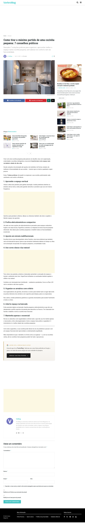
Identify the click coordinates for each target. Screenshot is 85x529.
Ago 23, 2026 (70, 139)
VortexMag (9, 2)
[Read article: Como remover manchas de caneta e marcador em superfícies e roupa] (7, 145)
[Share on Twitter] (53, 100)
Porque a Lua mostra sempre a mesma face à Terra (74, 120)
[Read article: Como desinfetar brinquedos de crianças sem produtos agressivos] (7, 137)
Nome (5, 471)
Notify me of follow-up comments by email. (15, 492)
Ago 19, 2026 (16, 140)
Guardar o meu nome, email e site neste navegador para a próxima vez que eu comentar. (29, 486)
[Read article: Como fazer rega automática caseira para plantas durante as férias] (61, 105)
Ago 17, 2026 (43, 148)
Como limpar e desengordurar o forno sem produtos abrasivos (74, 127)
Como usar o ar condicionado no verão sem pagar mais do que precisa (46, 145)
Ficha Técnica (20, 516)
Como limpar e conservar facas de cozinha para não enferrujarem (47, 137)
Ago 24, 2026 (70, 107)
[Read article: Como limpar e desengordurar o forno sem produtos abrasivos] (61, 129)
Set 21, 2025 (18, 56)
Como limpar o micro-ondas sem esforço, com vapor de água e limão (73, 136)
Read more (62, 98)
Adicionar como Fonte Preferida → (18, 355)
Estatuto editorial (55, 516)
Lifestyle (9, 35)
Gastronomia (62, 65)
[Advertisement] (29, 203)
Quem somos (30, 516)
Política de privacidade (42, 516)
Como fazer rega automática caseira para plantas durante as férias (74, 104)
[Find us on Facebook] (64, 517)
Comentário (7, 450)
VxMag (10, 56)
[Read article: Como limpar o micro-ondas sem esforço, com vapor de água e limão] (61, 137)
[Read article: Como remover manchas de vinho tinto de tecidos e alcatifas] (61, 113)
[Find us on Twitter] (67, 517)
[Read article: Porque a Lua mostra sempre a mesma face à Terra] (61, 122)
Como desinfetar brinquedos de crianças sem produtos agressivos (19, 137)
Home (4, 35)
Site (31, 478)
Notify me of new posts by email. (12, 497)
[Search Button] (77, 2)
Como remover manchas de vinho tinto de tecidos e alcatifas (73, 113)
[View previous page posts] (27, 153)
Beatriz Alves (62, 87)
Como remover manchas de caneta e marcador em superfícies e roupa (19, 145)
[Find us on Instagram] (73, 517)
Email (5, 479)
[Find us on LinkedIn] (76, 517)
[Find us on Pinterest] (70, 517)
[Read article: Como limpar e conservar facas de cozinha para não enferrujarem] (34, 137)
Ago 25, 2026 (70, 87)
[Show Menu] (81, 2)
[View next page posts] (30, 153)
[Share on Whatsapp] (49, 100)
